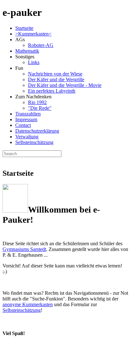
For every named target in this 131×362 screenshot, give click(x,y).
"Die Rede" (40, 108)
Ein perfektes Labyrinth (51, 91)
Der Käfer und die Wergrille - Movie (64, 85)
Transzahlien (28, 113)
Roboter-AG (40, 45)
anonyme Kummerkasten (28, 304)
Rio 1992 (37, 102)
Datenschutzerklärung (37, 131)
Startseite (24, 28)
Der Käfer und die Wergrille (56, 79)
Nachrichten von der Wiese (55, 73)
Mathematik (27, 51)
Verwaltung (26, 136)
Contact (23, 125)
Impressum (26, 119)
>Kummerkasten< (33, 33)
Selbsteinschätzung (34, 142)
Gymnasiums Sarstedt (24, 249)
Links (33, 62)
